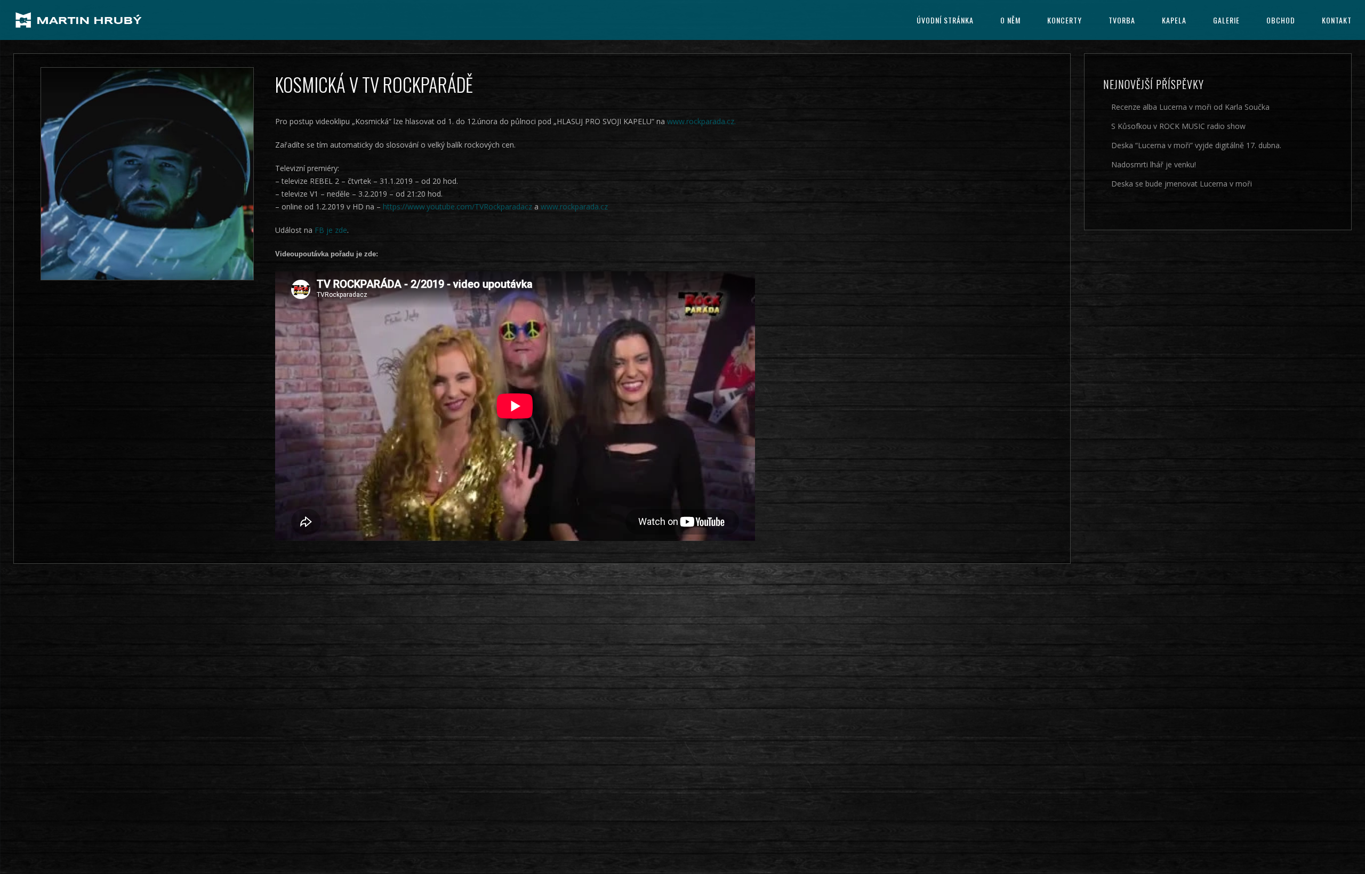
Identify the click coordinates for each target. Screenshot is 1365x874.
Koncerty (1064, 20)
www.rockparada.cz (574, 206)
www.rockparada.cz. (701, 121)
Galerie (1226, 20)
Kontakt (1337, 20)
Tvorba (1122, 20)
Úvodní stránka (945, 20)
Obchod (1280, 20)
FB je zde (331, 230)
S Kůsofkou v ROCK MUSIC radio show (1178, 126)
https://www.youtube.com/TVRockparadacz (457, 206)
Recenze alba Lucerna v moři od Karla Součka (1190, 107)
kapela (1174, 20)
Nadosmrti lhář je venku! (1153, 164)
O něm (1010, 20)
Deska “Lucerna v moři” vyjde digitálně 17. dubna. (1196, 145)
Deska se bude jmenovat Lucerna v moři (1181, 184)
